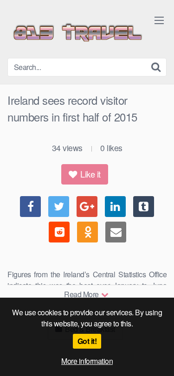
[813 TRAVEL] (77, 33)
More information (87, 361)
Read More (82, 294)
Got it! (87, 341)
